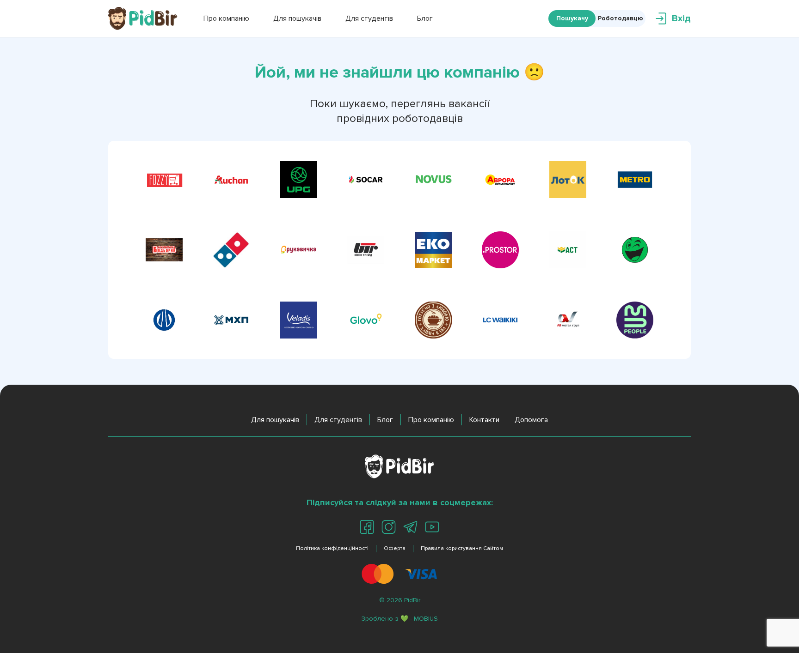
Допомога (531, 419)
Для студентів (338, 419)
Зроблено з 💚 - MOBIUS (399, 619)
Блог (385, 419)
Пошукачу (572, 18)
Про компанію (431, 419)
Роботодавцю (620, 18)
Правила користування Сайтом (462, 548)
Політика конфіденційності (332, 548)
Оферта (395, 548)
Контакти (484, 419)
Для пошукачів (275, 419)
